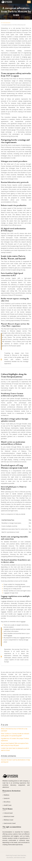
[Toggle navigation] (29, 2)
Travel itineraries (6, 22)
